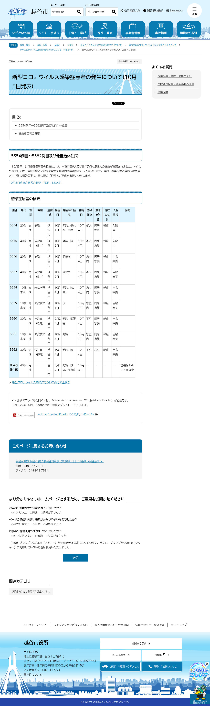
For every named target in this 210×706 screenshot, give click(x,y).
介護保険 (163, 92)
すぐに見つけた (23, 536)
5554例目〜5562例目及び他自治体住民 (43, 125)
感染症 (70, 45)
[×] (200, 694)
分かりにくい (53, 524)
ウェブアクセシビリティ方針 (71, 625)
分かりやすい (21, 524)
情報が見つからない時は (149, 625)
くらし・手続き (49, 33)
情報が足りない (52, 512)
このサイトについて (35, 625)
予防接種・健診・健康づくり (175, 76)
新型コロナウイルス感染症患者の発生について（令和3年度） (47, 49)
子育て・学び (77, 33)
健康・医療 (42, 45)
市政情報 (161, 33)
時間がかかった (57, 536)
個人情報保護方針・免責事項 (111, 625)
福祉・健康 (105, 33)
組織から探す (189, 33)
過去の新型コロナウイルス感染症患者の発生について (152, 45)
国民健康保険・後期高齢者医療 (176, 84)
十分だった (20, 512)
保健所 (57, 45)
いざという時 (21, 33)
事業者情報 (133, 33)
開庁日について (33, 674)
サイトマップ (179, 625)
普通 (34, 512)
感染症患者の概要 (29, 133)
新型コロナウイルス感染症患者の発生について (101, 45)
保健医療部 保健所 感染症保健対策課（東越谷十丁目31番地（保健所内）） (60, 461)
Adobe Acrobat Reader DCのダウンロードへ (66, 414)
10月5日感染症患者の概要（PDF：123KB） (36, 183)
